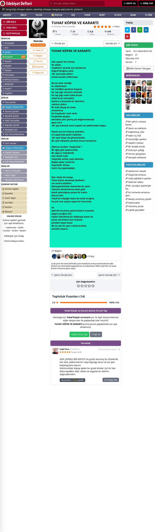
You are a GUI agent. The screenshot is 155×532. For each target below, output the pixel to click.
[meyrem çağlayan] (138, 95)
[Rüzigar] (127, 107)
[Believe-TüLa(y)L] (138, 101)
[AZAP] (79, 256)
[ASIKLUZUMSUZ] (67, 256)
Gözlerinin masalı (137, 171)
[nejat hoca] (149, 89)
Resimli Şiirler (12, 116)
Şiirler (8, 52)
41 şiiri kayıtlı (39, 45)
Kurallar (9, 202)
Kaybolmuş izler (136, 131)
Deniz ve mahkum (137, 128)
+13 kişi (90, 256)
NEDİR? (102, 14)
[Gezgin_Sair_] (58, 256)
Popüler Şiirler (12, 125)
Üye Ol (96, 334)
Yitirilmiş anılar (136, 206)
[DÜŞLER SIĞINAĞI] (75, 256)
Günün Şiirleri (12, 111)
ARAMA (133, 14)
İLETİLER (117, 14)
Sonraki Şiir (112, 43)
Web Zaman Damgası (140, 68)
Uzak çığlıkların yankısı (139, 178)
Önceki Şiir (59, 43)
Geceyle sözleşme (137, 157)
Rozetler (9, 193)
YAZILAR (39, 14)
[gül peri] (84, 256)
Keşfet (8, 65)
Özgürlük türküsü (137, 174)
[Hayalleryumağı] (71, 256)
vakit (54, 104)
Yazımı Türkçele (12, 170)
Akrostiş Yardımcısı (14, 179)
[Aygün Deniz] (133, 95)
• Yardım (14, 230)
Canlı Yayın (10, 198)
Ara (6, 47)
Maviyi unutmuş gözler (140, 199)
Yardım (8, 207)
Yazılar (8, 61)
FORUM (87, 14)
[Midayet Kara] (127, 101)
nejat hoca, (70, 349)
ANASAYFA (7, 14)
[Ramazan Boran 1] (133, 101)
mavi (71, 125)
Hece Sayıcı (10, 175)
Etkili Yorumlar (12, 120)
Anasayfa (9, 43)
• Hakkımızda (10, 227)
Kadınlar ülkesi (135, 182)
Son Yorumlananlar (14, 134)
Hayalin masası (135, 142)
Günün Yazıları (12, 152)
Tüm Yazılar (10, 143)
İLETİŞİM (148, 14)
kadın (84, 192)
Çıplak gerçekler (136, 210)
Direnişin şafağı (136, 150)
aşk (103, 125)
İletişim (8, 211)
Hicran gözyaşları (137, 153)
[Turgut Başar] (144, 89)
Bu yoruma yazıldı (72, 380)
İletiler (8, 70)
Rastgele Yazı (11, 157)
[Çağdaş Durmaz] (54, 256)
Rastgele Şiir (11, 129)
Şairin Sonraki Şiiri (108, 275)
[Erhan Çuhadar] (63, 256)
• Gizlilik (20, 227)
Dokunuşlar (134, 202)
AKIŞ (73, 14)
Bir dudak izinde (136, 146)
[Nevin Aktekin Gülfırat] (149, 101)
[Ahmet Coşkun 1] (144, 95)
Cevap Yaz (111, 379)
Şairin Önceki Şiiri (63, 275)
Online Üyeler (12, 188)
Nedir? (8, 88)
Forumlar (9, 75)
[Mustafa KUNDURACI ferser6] (127, 95)
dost (77, 67)
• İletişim (22, 230)
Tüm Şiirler (10, 102)
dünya (66, 165)
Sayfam (8, 93)
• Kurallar (6, 230)
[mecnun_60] (149, 95)
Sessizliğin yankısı (137, 139)
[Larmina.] (144, 101)
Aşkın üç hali (134, 135)
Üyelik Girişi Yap (79, 334)
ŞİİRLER (23, 14)
